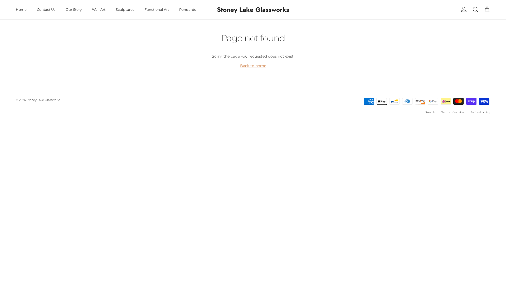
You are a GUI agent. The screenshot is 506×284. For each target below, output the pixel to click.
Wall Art (98, 9)
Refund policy (480, 112)
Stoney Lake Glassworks (43, 100)
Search (430, 112)
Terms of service (452, 112)
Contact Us (46, 9)
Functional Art (156, 9)
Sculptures (125, 9)
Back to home (253, 65)
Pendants (187, 9)
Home (21, 9)
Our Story (74, 9)
